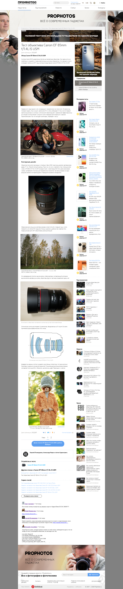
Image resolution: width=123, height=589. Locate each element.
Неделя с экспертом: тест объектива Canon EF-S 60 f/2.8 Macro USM (40, 485)
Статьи (73, 8)
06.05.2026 (89, 333)
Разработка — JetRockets (74, 587)
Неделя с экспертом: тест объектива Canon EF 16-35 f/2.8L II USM (39, 488)
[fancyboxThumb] (46, 86)
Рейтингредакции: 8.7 (83, 237)
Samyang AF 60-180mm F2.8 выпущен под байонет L (92, 376)
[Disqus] (47, 522)
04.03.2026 (89, 302)
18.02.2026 (88, 318)
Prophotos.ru (98, 587)
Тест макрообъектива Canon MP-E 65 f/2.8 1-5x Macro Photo (38, 483)
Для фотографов (96, 581)
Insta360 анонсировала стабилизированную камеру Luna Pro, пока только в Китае (92, 361)
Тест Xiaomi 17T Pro (94, 101)
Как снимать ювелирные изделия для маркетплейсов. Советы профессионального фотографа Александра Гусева (93, 469)
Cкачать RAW (69, 156)
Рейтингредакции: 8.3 (83, 149)
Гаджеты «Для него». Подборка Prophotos (92, 315)
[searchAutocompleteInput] (62, 3)
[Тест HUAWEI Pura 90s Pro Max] (82, 159)
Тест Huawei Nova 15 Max (94, 243)
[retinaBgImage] (81, 285)
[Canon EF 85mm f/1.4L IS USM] (23, 465)
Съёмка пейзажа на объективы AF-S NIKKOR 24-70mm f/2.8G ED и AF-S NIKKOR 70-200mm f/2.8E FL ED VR (93, 408)
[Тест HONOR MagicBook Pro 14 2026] (82, 196)
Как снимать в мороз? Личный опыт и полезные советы (93, 479)
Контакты (37, 581)
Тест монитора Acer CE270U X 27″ (94, 225)
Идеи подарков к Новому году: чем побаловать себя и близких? (93, 323)
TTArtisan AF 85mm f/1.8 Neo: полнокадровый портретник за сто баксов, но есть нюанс (92, 353)
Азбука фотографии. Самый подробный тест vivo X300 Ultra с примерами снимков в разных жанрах (95, 175)
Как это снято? (89, 413)
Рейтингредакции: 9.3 (83, 114)
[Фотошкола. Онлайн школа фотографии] (37, 586)
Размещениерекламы (25, 581)
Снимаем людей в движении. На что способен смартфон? (94, 426)
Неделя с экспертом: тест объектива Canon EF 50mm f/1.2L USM (39, 492)
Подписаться (95, 574)
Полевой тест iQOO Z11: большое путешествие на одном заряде (94, 139)
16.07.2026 (88, 342)
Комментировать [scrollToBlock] (67, 432)
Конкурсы (101, 8)
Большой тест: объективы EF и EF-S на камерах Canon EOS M (38, 473)
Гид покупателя (40, 8)
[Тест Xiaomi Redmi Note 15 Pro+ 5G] (82, 124)
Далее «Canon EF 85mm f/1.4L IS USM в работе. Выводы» (48, 443)
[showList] (31, 496)
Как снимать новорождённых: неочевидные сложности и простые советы (93, 458)
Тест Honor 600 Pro (94, 260)
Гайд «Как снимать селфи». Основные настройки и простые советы (93, 442)
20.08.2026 (89, 310)
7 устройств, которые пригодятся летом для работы (92, 339)
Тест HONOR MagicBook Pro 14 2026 (94, 193)
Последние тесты (82, 99)
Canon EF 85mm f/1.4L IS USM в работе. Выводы (88, 88)
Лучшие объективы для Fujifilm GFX (92, 283)
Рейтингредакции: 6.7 (83, 255)
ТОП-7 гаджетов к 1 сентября (91, 307)
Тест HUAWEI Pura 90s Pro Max (94, 155)
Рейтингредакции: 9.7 (83, 185)
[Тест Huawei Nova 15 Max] (82, 247)
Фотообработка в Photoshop (93, 421)
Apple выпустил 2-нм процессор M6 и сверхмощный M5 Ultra (92, 383)
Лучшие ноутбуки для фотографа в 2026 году (93, 330)
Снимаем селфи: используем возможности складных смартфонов (93, 434)
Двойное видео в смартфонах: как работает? (93, 449)
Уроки (87, 8)
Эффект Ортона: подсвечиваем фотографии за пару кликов (94, 418)
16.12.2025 (88, 326)
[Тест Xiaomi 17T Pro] (82, 106)
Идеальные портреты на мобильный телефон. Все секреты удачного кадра (93, 487)
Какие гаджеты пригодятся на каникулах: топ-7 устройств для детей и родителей (94, 292)
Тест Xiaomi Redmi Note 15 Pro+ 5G (94, 120)
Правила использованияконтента (78, 581)
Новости (58, 8)
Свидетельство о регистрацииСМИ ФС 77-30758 (55, 581)
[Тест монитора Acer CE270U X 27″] (82, 229)
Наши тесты (22, 8)
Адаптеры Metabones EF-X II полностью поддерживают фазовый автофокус (92, 369)
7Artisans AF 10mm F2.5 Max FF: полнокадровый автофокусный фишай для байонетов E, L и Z (92, 392)
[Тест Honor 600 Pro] (82, 265)
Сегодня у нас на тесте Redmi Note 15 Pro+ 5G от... (94, 125)
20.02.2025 (89, 285)
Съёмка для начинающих (92, 429)
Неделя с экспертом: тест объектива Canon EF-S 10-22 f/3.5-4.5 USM (40, 490)
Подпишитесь (74, 2)
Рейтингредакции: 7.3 (82, 219)
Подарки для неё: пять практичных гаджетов (92, 300)
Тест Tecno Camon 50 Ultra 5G (95, 208)
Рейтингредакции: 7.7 (82, 131)
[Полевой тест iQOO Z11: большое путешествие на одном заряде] (82, 142)
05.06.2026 (89, 296)
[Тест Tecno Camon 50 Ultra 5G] (82, 212)
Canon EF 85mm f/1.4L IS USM (36, 465)
